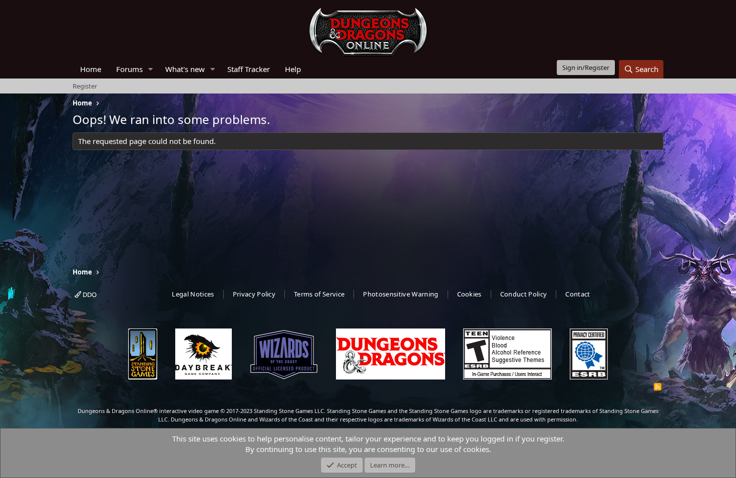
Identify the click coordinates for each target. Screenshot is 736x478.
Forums (129, 69)
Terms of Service (319, 294)
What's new (185, 69)
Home (90, 69)
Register (85, 86)
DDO (89, 294)
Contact (577, 294)
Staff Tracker (248, 69)
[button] (151, 69)
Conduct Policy (523, 294)
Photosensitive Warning (400, 294)
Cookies (469, 294)
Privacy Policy (254, 294)
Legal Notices (193, 294)
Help (293, 69)
